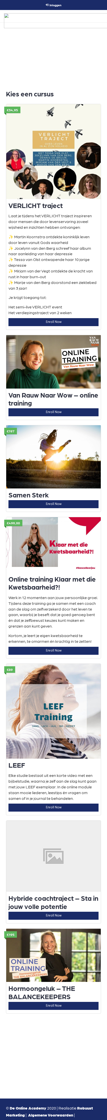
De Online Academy (28, 1108)
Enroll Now (53, 322)
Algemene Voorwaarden (50, 1115)
